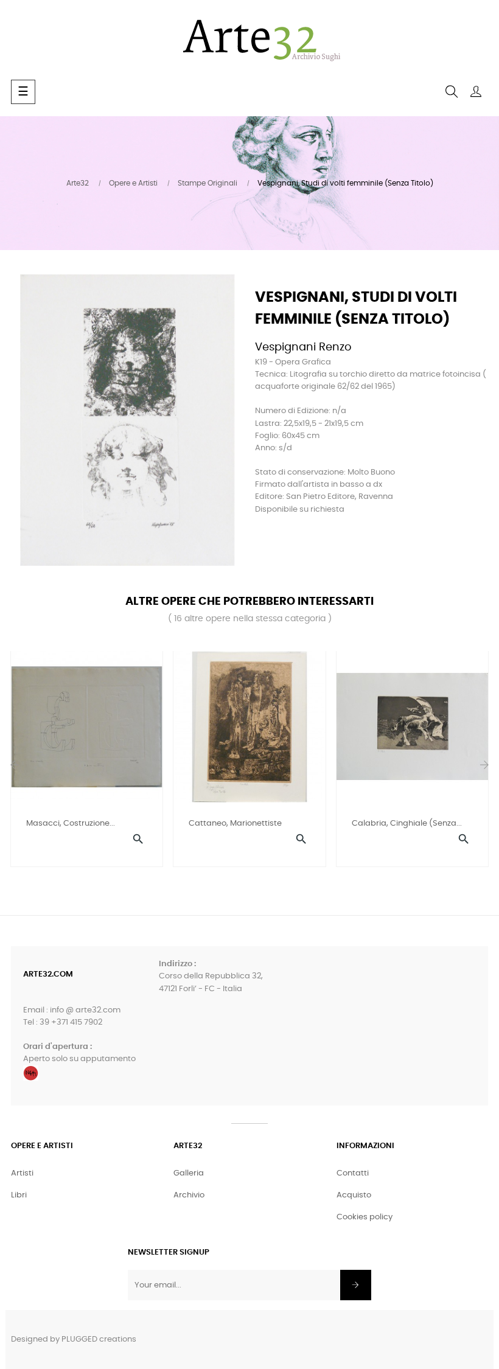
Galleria (188, 1173)
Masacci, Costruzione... (70, 823)
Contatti (353, 1173)
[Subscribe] (355, 1285)
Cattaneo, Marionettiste (235, 823)
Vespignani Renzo (303, 347)
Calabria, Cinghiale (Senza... (407, 823)
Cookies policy (365, 1217)
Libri (19, 1195)
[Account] (476, 92)
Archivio (188, 1195)
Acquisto (354, 1195)
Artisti (22, 1173)
